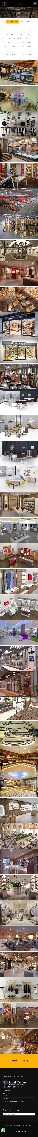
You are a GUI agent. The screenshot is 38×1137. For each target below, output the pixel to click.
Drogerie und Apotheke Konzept (19, 30)
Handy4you (5, 1098)
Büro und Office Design (19, 26)
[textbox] (19, 1114)
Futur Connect (6, 1090)
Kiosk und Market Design (18, 38)
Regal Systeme (10, 46)
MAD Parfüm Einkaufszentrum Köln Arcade (13, 1101)
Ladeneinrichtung (27, 1125)
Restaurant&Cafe (26, 46)
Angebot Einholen (17, 1061)
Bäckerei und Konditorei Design (19, 42)
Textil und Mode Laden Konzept (19, 54)
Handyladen (9, 34)
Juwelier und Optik (25, 34)
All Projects (12, 21)
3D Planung (25, 21)
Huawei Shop (6, 1093)
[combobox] (19, 1114)
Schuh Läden (19, 50)
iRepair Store (6, 1096)
